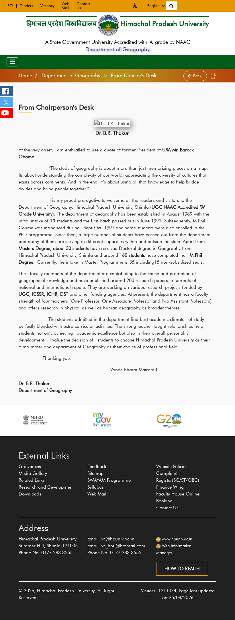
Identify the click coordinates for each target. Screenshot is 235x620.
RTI (10, 6)
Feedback (96, 466)
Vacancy (47, 6)
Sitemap (95, 473)
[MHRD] (34, 420)
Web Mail (65, 6)
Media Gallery (33, 473)
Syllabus (95, 487)
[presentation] (15, 439)
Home (25, 75)
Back (198, 76)
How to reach (182, 568)
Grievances (30, 466)
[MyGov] (101, 420)
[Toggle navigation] (12, 61)
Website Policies (171, 466)
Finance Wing (170, 487)
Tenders (26, 6)
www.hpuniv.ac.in (177, 539)
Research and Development (46, 487)
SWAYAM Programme (109, 480)
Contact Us (167, 507)
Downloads (30, 494)
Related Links (32, 480)
